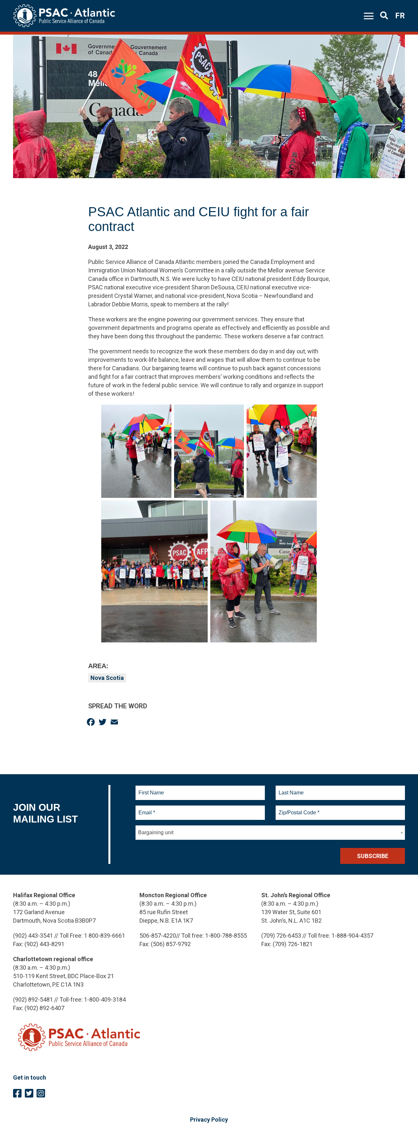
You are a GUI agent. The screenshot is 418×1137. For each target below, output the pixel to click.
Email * (146, 809)
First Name (151, 789)
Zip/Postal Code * (298, 809)
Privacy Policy (209, 1119)
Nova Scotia (107, 677)
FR (400, 15)
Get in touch (29, 1077)
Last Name (290, 789)
